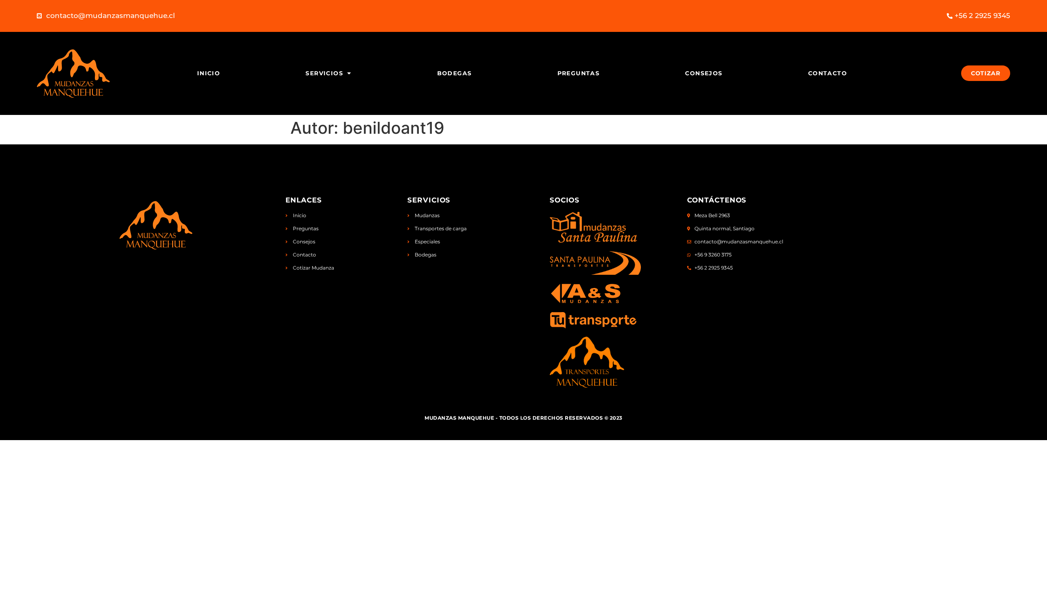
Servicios (324, 73)
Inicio (208, 73)
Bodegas (454, 73)
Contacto (827, 73)
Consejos (703, 73)
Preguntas (578, 73)
